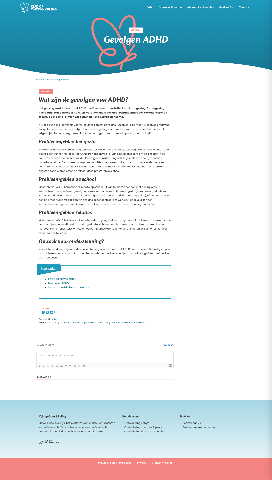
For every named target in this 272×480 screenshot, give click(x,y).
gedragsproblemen (62, 322)
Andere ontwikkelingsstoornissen (68, 287)
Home (39, 79)
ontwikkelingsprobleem (85, 322)
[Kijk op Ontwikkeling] (38, 7)
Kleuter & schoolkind (200, 7)
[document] (105, 287)
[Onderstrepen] (48, 366)
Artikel (47, 79)
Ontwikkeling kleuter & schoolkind (145, 431)
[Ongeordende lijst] (61, 366)
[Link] (75, 366)
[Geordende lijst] (57, 366)
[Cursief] (44, 366)
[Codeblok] (70, 366)
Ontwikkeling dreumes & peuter (144, 427)
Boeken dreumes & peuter (199, 427)
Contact (244, 7)
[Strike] (53, 366)
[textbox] (105, 287)
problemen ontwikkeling (133, 322)
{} (79, 365)
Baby (150, 7)
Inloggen (168, 345)
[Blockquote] (66, 366)
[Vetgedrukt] (39, 366)
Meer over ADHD (58, 283)
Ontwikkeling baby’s (136, 423)
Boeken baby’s (192, 423)
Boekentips (226, 7)
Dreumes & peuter (170, 7)
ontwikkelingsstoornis (109, 322)
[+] (83, 365)
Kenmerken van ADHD (62, 279)
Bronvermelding (162, 463)
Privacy (141, 463)
